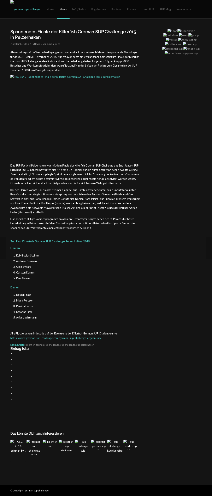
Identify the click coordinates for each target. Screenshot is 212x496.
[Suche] (198, 9)
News (37, 44)
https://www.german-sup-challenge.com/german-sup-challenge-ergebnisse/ (55, 338)
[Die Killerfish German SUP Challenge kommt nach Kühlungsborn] (50, 444)
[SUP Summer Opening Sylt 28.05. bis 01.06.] (82, 447)
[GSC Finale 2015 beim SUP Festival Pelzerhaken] (3, 248)
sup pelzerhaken (85, 344)
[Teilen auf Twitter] (15, 359)
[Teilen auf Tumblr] (15, 381)
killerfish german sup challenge (42, 344)
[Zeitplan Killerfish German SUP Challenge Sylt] (18, 451)
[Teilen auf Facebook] (15, 353)
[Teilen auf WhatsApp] (15, 364)
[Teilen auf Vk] (15, 387)
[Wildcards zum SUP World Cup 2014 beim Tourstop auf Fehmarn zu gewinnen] (131, 445)
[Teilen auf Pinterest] (15, 370)
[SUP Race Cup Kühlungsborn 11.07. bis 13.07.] (115, 447)
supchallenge (53, 44)
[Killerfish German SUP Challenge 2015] (34, 447)
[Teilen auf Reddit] (15, 393)
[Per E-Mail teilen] (15, 399)
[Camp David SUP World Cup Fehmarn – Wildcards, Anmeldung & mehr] (66, 445)
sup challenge (67, 344)
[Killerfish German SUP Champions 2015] (209, 248)
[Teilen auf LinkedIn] (15, 376)
